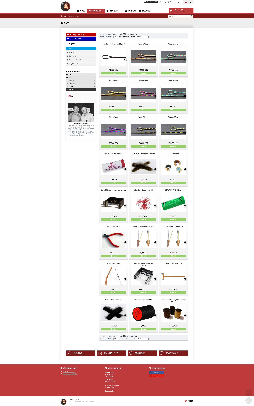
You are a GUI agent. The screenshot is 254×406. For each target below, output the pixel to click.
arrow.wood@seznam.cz (114, 385)
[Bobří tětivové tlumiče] (113, 313)
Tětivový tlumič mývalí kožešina (143, 154)
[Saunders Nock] (173, 166)
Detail (114, 73)
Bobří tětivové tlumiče (113, 300)
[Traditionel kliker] (113, 276)
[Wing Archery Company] (81, 112)
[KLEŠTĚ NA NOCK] (113, 240)
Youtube (156, 376)
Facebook (156, 372)
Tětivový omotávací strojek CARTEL (143, 264)
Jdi (124, 34)
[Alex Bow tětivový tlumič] (143, 203)
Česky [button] (189, 2)
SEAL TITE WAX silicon (173, 190)
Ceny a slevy (72, 84)
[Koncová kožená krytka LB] (173, 240)
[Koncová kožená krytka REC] (143, 240)
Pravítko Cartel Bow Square (173, 263)
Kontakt (132, 11)
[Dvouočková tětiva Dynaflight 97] (113, 57)
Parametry (71, 81)
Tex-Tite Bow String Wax (113, 154)
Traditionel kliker (113, 263)
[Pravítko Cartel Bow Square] (173, 276)
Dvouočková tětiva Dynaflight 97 (113, 44)
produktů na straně (124, 37)
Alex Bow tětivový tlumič (143, 190)
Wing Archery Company (81, 123)
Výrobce (70, 87)
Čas (69, 78)
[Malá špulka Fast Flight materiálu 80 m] (173, 313)
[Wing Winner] (173, 57)
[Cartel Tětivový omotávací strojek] (113, 203)
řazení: (133, 37)
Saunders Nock (173, 154)
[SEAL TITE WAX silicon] (173, 203)
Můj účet (146, 11)
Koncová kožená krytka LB (173, 227)
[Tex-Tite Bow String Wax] (113, 166)
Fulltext (70, 75)
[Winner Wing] (143, 57)
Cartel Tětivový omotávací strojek (113, 190)
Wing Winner (173, 44)
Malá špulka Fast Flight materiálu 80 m (173, 301)
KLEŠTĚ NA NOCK (113, 227)
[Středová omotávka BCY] (143, 313)
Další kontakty (109, 391)
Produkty (96, 11)
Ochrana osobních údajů (70, 374)
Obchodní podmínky (69, 372)
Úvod (65, 6)
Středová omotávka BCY (143, 300)
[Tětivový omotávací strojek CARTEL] (143, 276)
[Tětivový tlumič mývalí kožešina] (143, 166)
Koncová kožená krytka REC (143, 227)
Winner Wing (143, 44)
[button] (151, 2)
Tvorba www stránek (189, 401)
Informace (114, 11)
